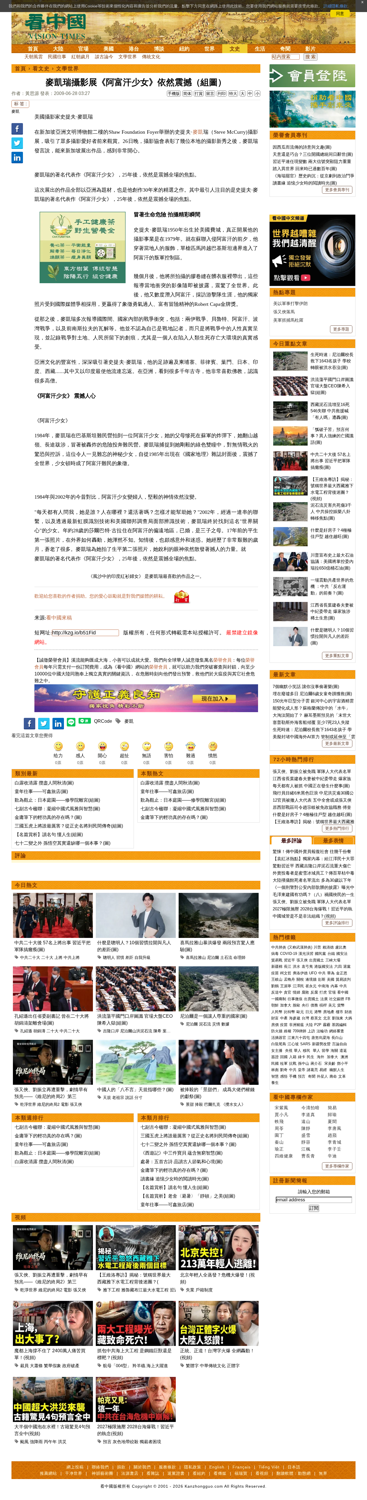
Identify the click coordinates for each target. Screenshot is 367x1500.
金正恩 (341, 973)
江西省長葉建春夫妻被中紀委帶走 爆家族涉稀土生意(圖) (332, 611)
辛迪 (332, 1155)
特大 (233, 93)
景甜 (190, 1104)
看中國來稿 (59, 618)
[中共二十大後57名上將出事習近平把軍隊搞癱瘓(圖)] (53, 896)
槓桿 (323, 1005)
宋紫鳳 (281, 1107)
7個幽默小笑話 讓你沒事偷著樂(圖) (306, 686)
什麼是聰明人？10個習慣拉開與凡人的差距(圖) (332, 636)
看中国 (59, 25)
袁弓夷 (307, 966)
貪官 (287, 992)
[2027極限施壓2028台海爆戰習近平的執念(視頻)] (136, 1380)
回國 (284, 1057)
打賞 (199, 93)
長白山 (337, 1037)
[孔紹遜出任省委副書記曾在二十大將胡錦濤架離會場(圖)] (53, 969)
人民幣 (276, 1012)
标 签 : (20, 103)
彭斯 (321, 979)
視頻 (20, 1217)
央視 (288, 1050)
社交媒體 (336, 999)
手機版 (174, 93)
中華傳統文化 (213, 1365)
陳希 (157, 1031)
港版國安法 (323, 966)
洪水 (296, 966)
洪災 (62, 1441)
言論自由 (339, 1044)
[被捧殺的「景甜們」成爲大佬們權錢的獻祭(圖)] (219, 1043)
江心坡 (293, 1044)
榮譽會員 (222, 660)
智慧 (275, 1076)
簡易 (332, 1107)
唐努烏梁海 (320, 1037)
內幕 (334, 986)
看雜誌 (153, 1473)
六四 (338, 966)
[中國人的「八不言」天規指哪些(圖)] (136, 1043)
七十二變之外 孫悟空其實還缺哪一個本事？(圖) (62, 843)
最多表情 (333, 841)
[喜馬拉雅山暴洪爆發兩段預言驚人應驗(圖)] (219, 896)
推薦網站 (48, 1473)
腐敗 (305, 992)
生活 (260, 49)
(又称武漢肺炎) (300, 947)
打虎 (323, 992)
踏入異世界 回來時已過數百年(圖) (305, 168)
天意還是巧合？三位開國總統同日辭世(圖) (313, 154)
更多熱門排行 (337, 828)
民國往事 (57, 56)
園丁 (279, 1135)
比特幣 (289, 1012)
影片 (310, 49)
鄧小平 (342, 1063)
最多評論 (291, 841)
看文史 (41, 68)
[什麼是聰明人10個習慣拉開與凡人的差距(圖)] (136, 896)
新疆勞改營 (321, 1044)
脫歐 (296, 1005)
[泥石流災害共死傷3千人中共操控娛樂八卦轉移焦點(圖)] (290, 505)
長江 (287, 966)
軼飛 (279, 1121)
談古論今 (104, 56)
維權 (287, 1031)
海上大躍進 (157, 1365)
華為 (331, 973)
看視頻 (261, 1473)
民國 (275, 1063)
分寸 (138, 1097)
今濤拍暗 (310, 1107)
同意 (340, 13)
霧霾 (326, 1025)
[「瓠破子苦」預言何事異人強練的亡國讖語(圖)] (290, 429)
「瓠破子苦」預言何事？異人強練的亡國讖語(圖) (332, 436)
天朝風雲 (33, 56)
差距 (129, 957)
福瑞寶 (241, 1473)
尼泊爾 (213, 957)
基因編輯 (339, 1025)
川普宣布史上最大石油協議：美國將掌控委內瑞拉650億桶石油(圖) (332, 561)
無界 (323, 1473)
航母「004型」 (117, 1365)
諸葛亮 (312, 1070)
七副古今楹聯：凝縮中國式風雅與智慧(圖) (57, 808)
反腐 (314, 992)
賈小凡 (281, 1114)
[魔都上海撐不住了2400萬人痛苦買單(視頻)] (53, 1304)
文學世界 (127, 56)
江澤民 (298, 986)
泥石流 (205, 1024)
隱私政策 (192, 1467)
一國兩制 (278, 999)
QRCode (103, 721)
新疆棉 (276, 966)
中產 (284, 1018)
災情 (216, 1024)
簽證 (275, 1057)
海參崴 (294, 1018)
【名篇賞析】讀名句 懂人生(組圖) (49, 834)
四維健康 (284, 1155)
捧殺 (199, 1104)
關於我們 (142, 1467)
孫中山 (303, 1063)
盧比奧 (340, 947)
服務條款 (167, 1467)
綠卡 (301, 1057)
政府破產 (70, 1365)
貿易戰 (276, 960)
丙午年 (50, 1441)
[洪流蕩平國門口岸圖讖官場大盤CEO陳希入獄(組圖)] (136, 969)
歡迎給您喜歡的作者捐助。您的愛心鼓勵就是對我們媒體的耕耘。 (100, 596)
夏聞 (332, 1121)
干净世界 (73, 1473)
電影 (65, 1104)
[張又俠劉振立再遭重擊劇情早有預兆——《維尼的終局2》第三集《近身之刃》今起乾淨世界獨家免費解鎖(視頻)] (53, 1043)
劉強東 (337, 1018)
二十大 (47, 957)
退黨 (347, 966)
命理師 (239, 957)
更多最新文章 (337, 743)
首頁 (33, 49)
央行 (305, 1005)
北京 (327, 1018)
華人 (297, 1050)
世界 (209, 49)
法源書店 (129, 1473)
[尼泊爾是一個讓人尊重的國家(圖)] (219, 969)
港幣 (318, 1012)
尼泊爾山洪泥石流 (136, 1031)
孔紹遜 (26, 1031)
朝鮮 (275, 1005)
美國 (109, 49)
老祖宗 (118, 1097)
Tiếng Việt (269, 1467)
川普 (317, 947)
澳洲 (344, 1057)
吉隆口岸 (111, 1031)
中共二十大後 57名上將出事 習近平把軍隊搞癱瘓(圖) (331, 461)
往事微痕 (295, 999)
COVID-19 (288, 953)
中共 (322, 973)
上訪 (311, 1031)
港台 (134, 49)
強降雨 (36, 1441)
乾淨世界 (28, 1104)
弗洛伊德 (300, 973)
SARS (305, 1044)
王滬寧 (285, 986)
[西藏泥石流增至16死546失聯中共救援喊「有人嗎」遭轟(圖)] (290, 404)
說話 (129, 1097)
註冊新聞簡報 (290, 1181)
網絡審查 (336, 1031)
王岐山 (276, 979)
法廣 (324, 999)
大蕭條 (36, 1365)
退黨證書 (176, 1473)
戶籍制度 (204, 1289)
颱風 (24, 1441)
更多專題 (341, 329)
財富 (275, 1018)
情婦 (296, 992)
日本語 (294, 1467)
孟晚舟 (289, 979)
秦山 (279, 1142)
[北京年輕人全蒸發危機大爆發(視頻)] (219, 1228)
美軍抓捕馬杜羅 (288, 320)
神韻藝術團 (102, 1473)
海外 (321, 1057)
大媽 (348, 1018)
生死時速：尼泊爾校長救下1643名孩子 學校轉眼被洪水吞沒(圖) (332, 361)
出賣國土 (316, 960)
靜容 (306, 1142)
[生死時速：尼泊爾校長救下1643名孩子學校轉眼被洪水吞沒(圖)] (290, 354)
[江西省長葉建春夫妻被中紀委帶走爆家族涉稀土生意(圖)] (290, 605)
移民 (306, 1050)
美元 (332, 1005)
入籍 (292, 1057)
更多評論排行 (337, 922)
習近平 (289, 960)
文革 (342, 1076)
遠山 (306, 1121)
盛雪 (306, 1135)
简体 (187, 93)
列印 (222, 93)
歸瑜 (332, 1114)
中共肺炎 (278, 947)
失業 (190, 1289)
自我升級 (142, 957)
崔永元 (311, 986)
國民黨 (320, 953)
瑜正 (279, 1149)
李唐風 (334, 1128)
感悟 (284, 1076)
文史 (235, 49)
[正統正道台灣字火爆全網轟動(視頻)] (219, 1304)
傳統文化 (151, 56)
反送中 (276, 992)
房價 (275, 1025)
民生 (311, 1057)
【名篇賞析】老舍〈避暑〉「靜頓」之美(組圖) (187, 1196)
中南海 (323, 986)
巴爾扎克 (212, 1104)
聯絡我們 (100, 1467)
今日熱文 (26, 885)
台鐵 (331, 953)
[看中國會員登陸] (313, 75)
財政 (348, 1012)
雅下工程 (111, 1289)
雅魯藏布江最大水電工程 (145, 1289)
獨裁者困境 (150, 1441)
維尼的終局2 (48, 1104)
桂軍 (284, 1063)
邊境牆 (311, 979)
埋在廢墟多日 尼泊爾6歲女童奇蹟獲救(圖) (312, 693)
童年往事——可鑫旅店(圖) (41, 791)
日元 (309, 1012)
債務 (314, 1005)
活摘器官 (278, 1037)
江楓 (306, 1149)
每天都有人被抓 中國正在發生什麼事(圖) (311, 785)
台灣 (305, 1018)
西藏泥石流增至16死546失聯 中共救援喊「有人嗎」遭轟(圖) (330, 411)
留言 (210, 93)
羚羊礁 (138, 1365)
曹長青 (308, 1155)
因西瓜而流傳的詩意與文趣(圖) (302, 147)
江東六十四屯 (299, 1037)
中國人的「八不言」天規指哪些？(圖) (135, 1089)
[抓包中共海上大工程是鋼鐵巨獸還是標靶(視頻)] (136, 1304)
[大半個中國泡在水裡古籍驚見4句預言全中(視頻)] (53, 1380)
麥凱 (15, 111)
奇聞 (285, 49)
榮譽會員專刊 (290, 135)
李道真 (308, 1114)
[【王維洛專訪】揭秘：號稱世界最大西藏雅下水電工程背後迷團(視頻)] (136, 1228)
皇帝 (301, 1070)
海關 (334, 1050)
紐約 (184, 49)
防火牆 (276, 1031)
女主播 (277, 1050)
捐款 (121, 1467)
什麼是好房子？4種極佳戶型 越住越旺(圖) (312, 814)
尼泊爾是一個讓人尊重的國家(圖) (213, 1016)
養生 (275, 1083)
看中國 (342, 992)
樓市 (339, 1012)
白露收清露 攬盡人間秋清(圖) (44, 782)
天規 (107, 1097)
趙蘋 (332, 1135)
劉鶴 (275, 986)
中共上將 (72, 957)
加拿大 (285, 1005)
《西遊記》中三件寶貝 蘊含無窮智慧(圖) (181, 1153)
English (217, 1467)
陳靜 (306, 1128)
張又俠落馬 (284, 311)
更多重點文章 (337, 655)
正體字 (233, 1365)
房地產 (328, 1012)
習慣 (120, 957)
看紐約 (199, 1473)
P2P (317, 1025)
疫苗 (275, 973)
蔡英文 (316, 1018)
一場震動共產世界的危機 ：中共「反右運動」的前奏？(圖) (332, 586)
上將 (58, 957)
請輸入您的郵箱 (314, 1191)
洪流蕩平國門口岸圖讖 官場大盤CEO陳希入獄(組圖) (332, 386)
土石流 (226, 957)
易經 (323, 1070)
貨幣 (341, 1005)
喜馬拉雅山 (196, 957)
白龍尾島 (278, 1044)
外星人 (322, 1076)
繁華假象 (52, 1365)
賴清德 (328, 947)
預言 (107, 1441)
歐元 (300, 1012)
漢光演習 (305, 953)
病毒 (275, 953)
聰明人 (109, 957)
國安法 (342, 953)
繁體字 (192, 1365)
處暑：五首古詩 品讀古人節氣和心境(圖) (181, 1161)
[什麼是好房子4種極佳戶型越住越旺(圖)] (290, 530)
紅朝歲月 (80, 56)
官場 (83, 49)
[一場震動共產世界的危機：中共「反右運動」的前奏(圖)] (290, 580)
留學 (325, 1050)
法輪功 (322, 1031)
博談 (159, 49)
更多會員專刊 (337, 189)
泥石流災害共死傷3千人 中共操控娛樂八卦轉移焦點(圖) (331, 511)
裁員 (24, 1365)
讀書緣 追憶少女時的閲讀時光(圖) (174, 1178)
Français (242, 1467)
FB (347, 999)
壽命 (333, 1076)
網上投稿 (75, 1467)
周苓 (279, 1128)
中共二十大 (30, 957)
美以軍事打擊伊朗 (290, 303)
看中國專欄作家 (293, 1097)
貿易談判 (344, 979)
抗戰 (292, 1063)
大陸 (58, 49)
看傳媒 (220, 1473)
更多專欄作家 (337, 1166)
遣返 (343, 1050)
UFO (313, 973)
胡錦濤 (39, 1031)
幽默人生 (336, 1070)
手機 (292, 1076)
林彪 (275, 1070)
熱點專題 (284, 292)
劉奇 (284, 1070)
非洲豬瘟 (296, 1025)
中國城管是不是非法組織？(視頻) (304, 916)
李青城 (334, 1142)
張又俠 (76, 1104)
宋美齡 (329, 1063)
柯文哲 (285, 973)
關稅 (300, 979)
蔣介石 (317, 1063)
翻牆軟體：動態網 (293, 1473)
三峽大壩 (332, 960)
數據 (225, 1024)
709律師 (299, 1031)
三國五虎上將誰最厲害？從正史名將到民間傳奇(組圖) (69, 825)
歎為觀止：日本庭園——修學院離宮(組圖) (57, 800)
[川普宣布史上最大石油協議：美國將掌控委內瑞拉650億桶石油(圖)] (290, 555)
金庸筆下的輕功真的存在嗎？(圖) (48, 817)
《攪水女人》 (233, 1104)
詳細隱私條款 (335, 6)
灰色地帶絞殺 (125, 1441)
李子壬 (334, 1149)
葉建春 (169, 1031)
